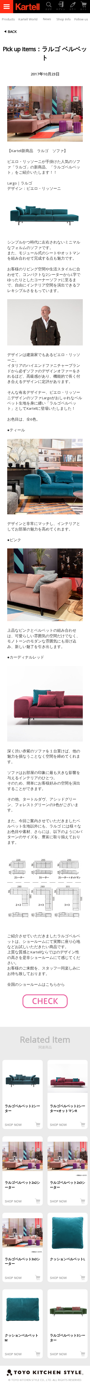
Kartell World (27, 19)
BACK (12, 32)
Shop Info (63, 19)
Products (8, 19)
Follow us (81, 19)
